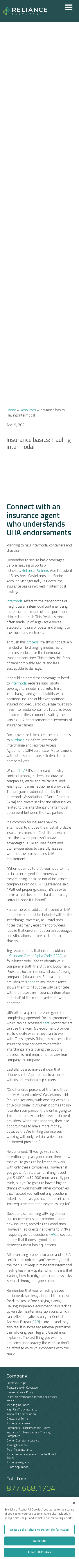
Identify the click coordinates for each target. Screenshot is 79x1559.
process (33, 642)
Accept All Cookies (39, 1552)
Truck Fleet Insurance (19, 1449)
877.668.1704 (31, 1488)
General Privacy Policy (20, 1392)
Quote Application (18, 1467)
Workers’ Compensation (21, 1414)
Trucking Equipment (19, 1423)
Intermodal (15, 601)
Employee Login (16, 1383)
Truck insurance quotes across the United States (31, 1455)
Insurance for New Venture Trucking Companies (28, 1434)
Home (11, 410)
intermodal (19, 683)
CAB (35, 1322)
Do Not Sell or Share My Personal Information (39, 1529)
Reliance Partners (35, 570)
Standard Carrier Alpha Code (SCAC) (36, 956)
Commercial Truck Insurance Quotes (28, 1427)
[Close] (74, 1503)
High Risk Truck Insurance (22, 1409)
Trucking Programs (18, 1462)
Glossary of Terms (17, 1418)
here (46, 1023)
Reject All (39, 1541)
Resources (28, 410)
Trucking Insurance (18, 1405)
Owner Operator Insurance (23, 1440)
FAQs (54, 1234)
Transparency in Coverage (22, 1387)
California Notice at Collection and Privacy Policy (32, 1398)
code (31, 982)
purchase (18, 740)
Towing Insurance (17, 1445)
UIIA (22, 770)
